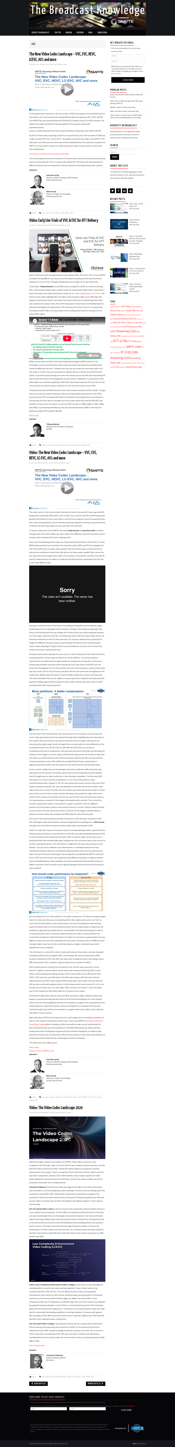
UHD (139, 363)
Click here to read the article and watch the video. (49, 154)
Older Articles (39, 1384)
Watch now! (34, 415)
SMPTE (67, 213)
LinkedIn (68, 33)
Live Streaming (123, 331)
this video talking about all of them (86, 293)
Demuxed (132, 315)
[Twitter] (112, 190)
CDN (122, 311)
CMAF (139, 311)
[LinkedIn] (124, 190)
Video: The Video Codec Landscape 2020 (56, 1108)
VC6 (95, 1097)
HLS (132, 323)
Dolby (57, 1097)
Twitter (57, 33)
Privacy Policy (116, 73)
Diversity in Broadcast (41, 33)
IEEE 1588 (116, 327)
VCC (92, 1377)
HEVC (57, 213)
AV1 (43, 213)
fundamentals (128, 318)
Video (34, 213)
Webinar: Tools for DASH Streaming (122, 107)
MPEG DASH (136, 336)
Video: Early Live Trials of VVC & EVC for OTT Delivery (63, 220)
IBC (139, 323)
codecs (48, 213)
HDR (117, 322)
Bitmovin (49, 1377)
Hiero (135, 1443)
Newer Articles (94, 1384)
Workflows (134, 366)
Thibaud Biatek (81, 445)
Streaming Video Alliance (129, 363)
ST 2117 (91, 1097)
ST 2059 (116, 353)
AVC (46, 1097)
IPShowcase (133, 326)
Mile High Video (126, 336)
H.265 (66, 1097)
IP (123, 326)
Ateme (44, 445)
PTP (132, 341)
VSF (116, 367)
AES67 (113, 307)
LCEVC (62, 213)
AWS (139, 307)
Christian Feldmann (59, 1377)
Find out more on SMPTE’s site (41, 1051)
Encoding (57, 445)
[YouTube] (130, 190)
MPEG (88, 1377)
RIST (123, 347)
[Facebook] (118, 190)
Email (90, 33)
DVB (138, 315)
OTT (66, 445)
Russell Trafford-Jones (59, 64)
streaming (71, 445)
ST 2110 (129, 352)
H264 (70, 1097)
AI (119, 307)
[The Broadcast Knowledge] (87, 14)
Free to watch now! (37, 1345)
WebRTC (122, 367)
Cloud (130, 310)
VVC (71, 213)
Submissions (102, 33)
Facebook (80, 33)
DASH (125, 315)
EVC (53, 213)
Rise (122, 131)
